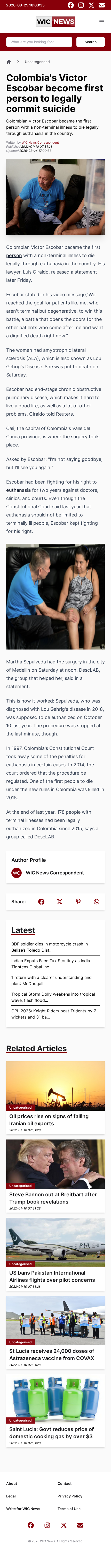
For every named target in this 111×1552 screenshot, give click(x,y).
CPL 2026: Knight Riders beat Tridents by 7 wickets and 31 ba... (53, 1014)
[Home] (8, 61)
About (11, 1483)
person (14, 255)
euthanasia (18, 490)
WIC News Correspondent (40, 142)
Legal (11, 1496)
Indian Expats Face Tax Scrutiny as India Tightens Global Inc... (50, 963)
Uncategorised (37, 61)
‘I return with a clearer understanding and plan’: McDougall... (51, 980)
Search (91, 42)
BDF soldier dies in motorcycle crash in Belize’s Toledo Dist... (49, 947)
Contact (65, 1483)
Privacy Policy (70, 1496)
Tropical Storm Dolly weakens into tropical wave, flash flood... (53, 997)
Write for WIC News (23, 1508)
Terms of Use (69, 1508)
